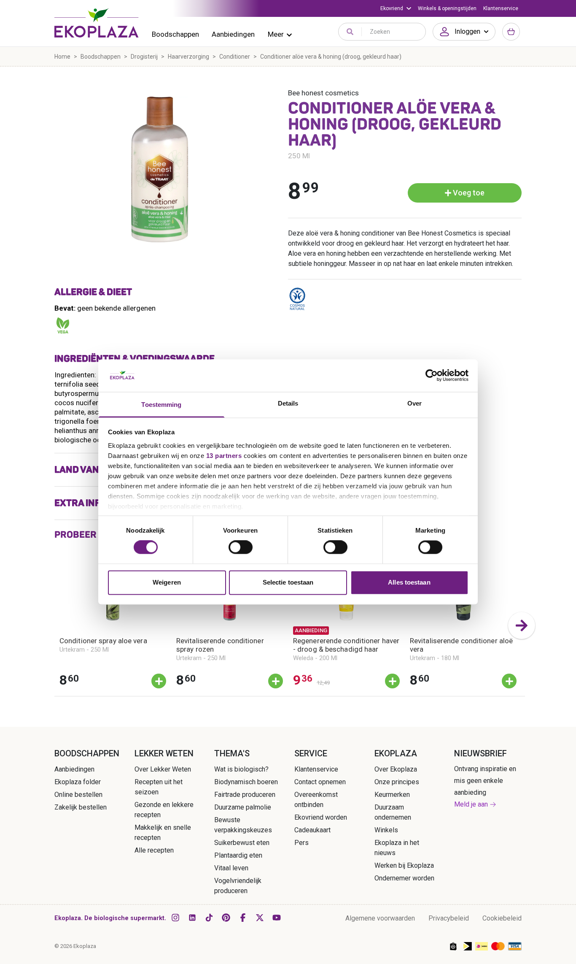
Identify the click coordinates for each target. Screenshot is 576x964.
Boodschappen (175, 34)
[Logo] (96, 23)
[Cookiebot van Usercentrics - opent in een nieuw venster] (431, 375)
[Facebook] (243, 917)
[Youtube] (276, 917)
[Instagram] (175, 917)
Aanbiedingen (233, 34)
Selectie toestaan (288, 582)
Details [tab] (288, 403)
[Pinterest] (226, 917)
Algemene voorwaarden (380, 918)
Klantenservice (500, 8)
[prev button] (54, 625)
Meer (276, 34)
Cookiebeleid (502, 918)
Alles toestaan (409, 582)
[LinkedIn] (192, 917)
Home (62, 56)
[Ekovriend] (396, 8)
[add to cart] (158, 681)
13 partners (224, 455)
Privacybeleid (448, 918)
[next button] (521, 625)
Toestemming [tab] (161, 404)
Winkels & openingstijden (447, 8)
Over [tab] (414, 403)
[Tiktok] (209, 917)
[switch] (241, 547)
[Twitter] (260, 917)
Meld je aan (471, 804)
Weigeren (167, 582)
